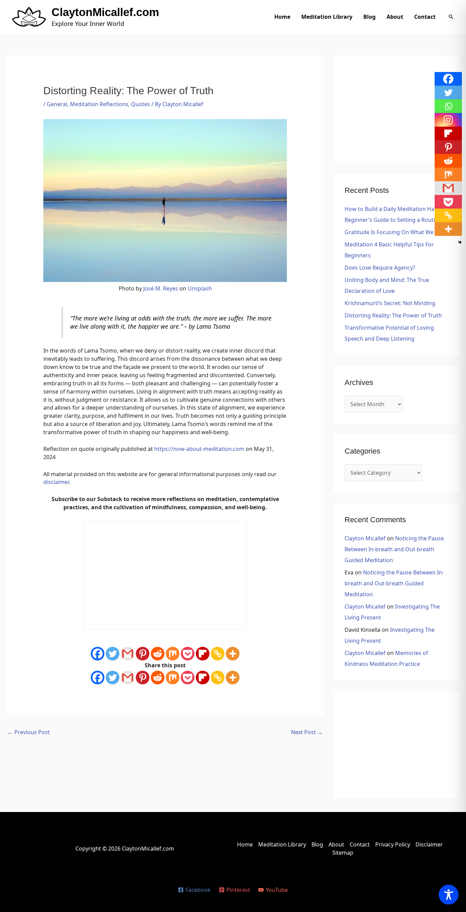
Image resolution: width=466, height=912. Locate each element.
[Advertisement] (396, 109)
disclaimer (56, 482)
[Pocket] (187, 653)
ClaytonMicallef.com (105, 12)
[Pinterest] (142, 653)
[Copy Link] (217, 653)
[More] (232, 653)
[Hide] (460, 242)
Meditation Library (326, 16)
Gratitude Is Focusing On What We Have (396, 232)
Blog (369, 16)
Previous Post (29, 732)
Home (282, 16)
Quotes (140, 104)
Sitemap (342, 852)
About (395, 16)
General (57, 104)
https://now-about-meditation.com (199, 449)
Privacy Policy (392, 844)
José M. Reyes (160, 288)
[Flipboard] (202, 653)
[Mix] (172, 653)
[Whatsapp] (448, 106)
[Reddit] (157, 653)
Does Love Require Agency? (380, 267)
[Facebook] (97, 653)
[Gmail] (127, 653)
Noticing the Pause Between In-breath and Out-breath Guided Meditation (394, 549)
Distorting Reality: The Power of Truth (393, 315)
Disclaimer (429, 844)
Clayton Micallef (365, 538)
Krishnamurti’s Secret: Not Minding (390, 303)
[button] (451, 17)
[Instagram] (448, 120)
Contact (425, 16)
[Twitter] (112, 653)
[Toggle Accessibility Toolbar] (448, 894)
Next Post (307, 732)
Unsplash (200, 288)
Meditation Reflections (99, 104)
